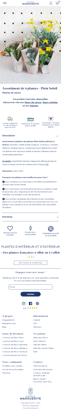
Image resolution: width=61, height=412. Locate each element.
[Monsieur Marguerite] (30, 3)
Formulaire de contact (43, 369)
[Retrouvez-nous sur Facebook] (30, 303)
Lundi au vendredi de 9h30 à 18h (41, 374)
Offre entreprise (40, 366)
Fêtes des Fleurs (40, 338)
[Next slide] (55, 45)
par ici (50, 127)
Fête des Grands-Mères (43, 348)
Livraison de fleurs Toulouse (14, 352)
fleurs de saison (33, 102)
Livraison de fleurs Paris (13, 338)
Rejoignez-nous (9, 323)
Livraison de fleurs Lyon (13, 341)
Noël (35, 352)
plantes (34, 106)
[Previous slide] (5, 45)
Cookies (36, 320)
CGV (35, 323)
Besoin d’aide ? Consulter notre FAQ (42, 380)
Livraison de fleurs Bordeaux (14, 348)
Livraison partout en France (14, 355)
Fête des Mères (40, 345)
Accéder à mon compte (12, 366)
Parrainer (6, 373)
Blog (4, 327)
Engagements (8, 320)
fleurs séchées (50, 102)
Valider (30, 294)
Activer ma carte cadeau (13, 369)
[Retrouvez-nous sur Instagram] (23, 303)
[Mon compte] (51, 3)
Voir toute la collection (30, 263)
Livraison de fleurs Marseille (14, 345)
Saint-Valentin (39, 341)
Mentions (37, 327)
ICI (47, 164)
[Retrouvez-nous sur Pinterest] (37, 303)
